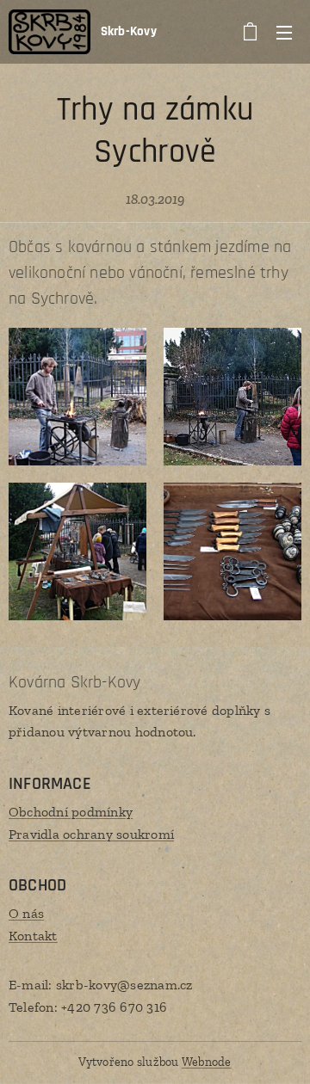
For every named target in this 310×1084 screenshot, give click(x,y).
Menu (284, 32)
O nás (26, 913)
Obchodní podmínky (71, 812)
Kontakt (33, 935)
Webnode (207, 1062)
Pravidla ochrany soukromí (91, 834)
